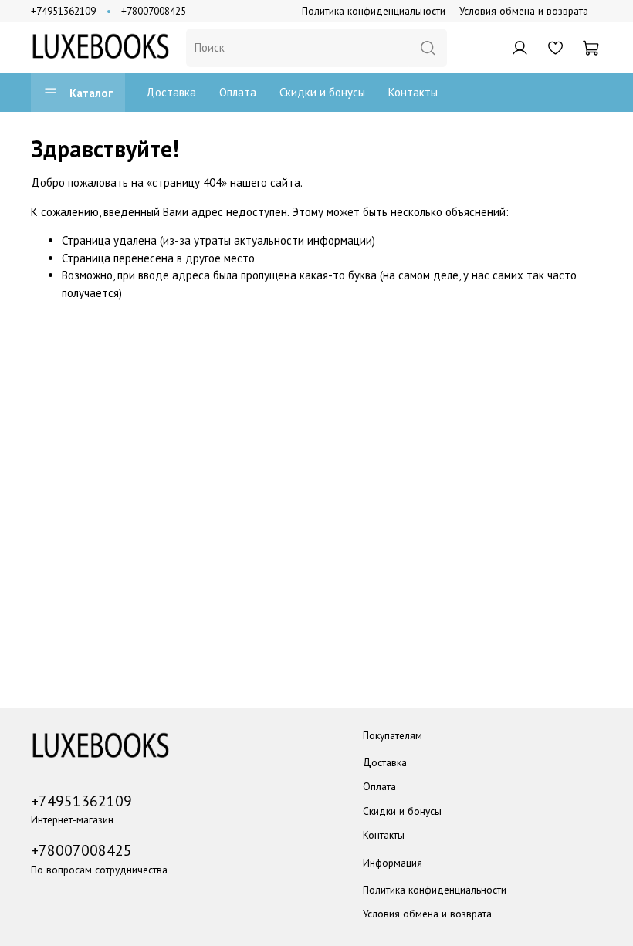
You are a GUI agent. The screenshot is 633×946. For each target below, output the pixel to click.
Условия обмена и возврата (523, 11)
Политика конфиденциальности (373, 11)
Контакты (413, 92)
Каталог (91, 93)
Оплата (237, 92)
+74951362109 (63, 11)
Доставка (171, 92)
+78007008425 (153, 11)
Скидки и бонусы (322, 92)
